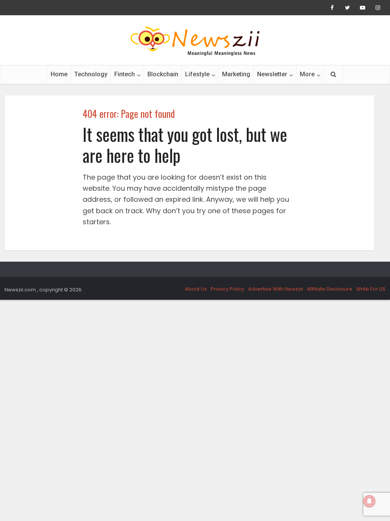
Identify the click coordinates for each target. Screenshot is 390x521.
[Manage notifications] (369, 501)
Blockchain (162, 74)
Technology (90, 74)
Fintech (124, 74)
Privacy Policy (227, 289)
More (307, 74)
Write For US (370, 289)
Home (59, 74)
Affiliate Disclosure (329, 289)
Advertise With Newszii (275, 289)
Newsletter (272, 74)
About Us (196, 289)
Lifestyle (197, 74)
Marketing (236, 74)
